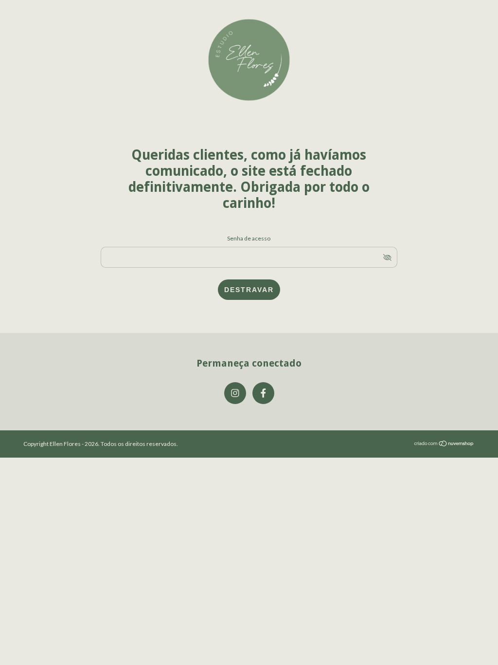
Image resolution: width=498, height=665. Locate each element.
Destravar (249, 290)
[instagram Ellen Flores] (235, 393)
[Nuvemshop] (444, 444)
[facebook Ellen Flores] (263, 393)
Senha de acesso (248, 238)
